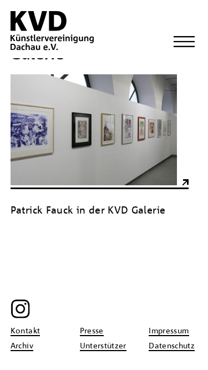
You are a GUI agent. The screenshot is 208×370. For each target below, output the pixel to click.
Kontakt (25, 331)
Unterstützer (103, 346)
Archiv (22, 346)
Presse (92, 331)
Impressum (169, 331)
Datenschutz (172, 346)
